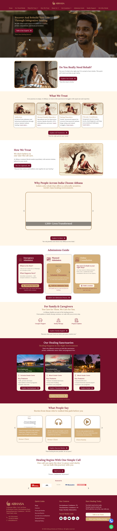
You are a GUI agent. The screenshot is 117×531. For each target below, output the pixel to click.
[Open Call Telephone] (111, 521)
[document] (58, 265)
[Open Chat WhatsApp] (111, 527)
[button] (77, 246)
